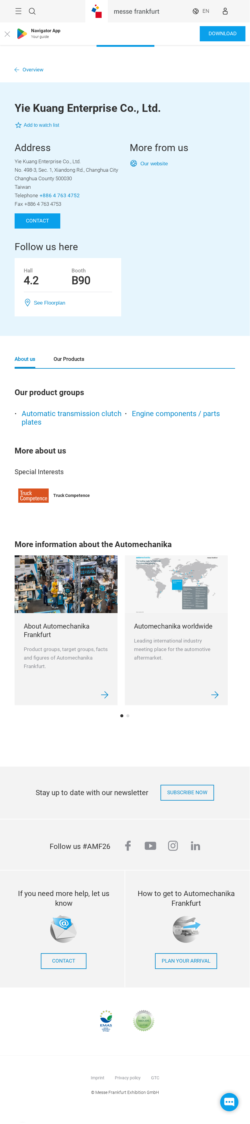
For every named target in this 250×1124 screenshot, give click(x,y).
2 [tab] (127, 715)
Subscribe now (187, 792)
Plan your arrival (186, 961)
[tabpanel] (66, 630)
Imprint (97, 1077)
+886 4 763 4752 (60, 195)
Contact (37, 221)
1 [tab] (121, 715)
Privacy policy (128, 1077)
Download (223, 33)
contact (63, 961)
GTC (155, 1077)
